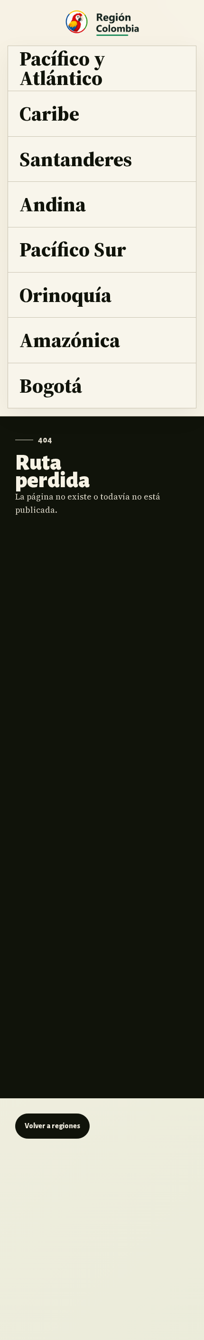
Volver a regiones (52, 1126)
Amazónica (69, 340)
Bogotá (50, 385)
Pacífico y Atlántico (62, 68)
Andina (52, 204)
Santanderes (75, 159)
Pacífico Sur (72, 249)
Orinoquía (65, 295)
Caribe (49, 113)
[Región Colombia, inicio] (102, 23)
